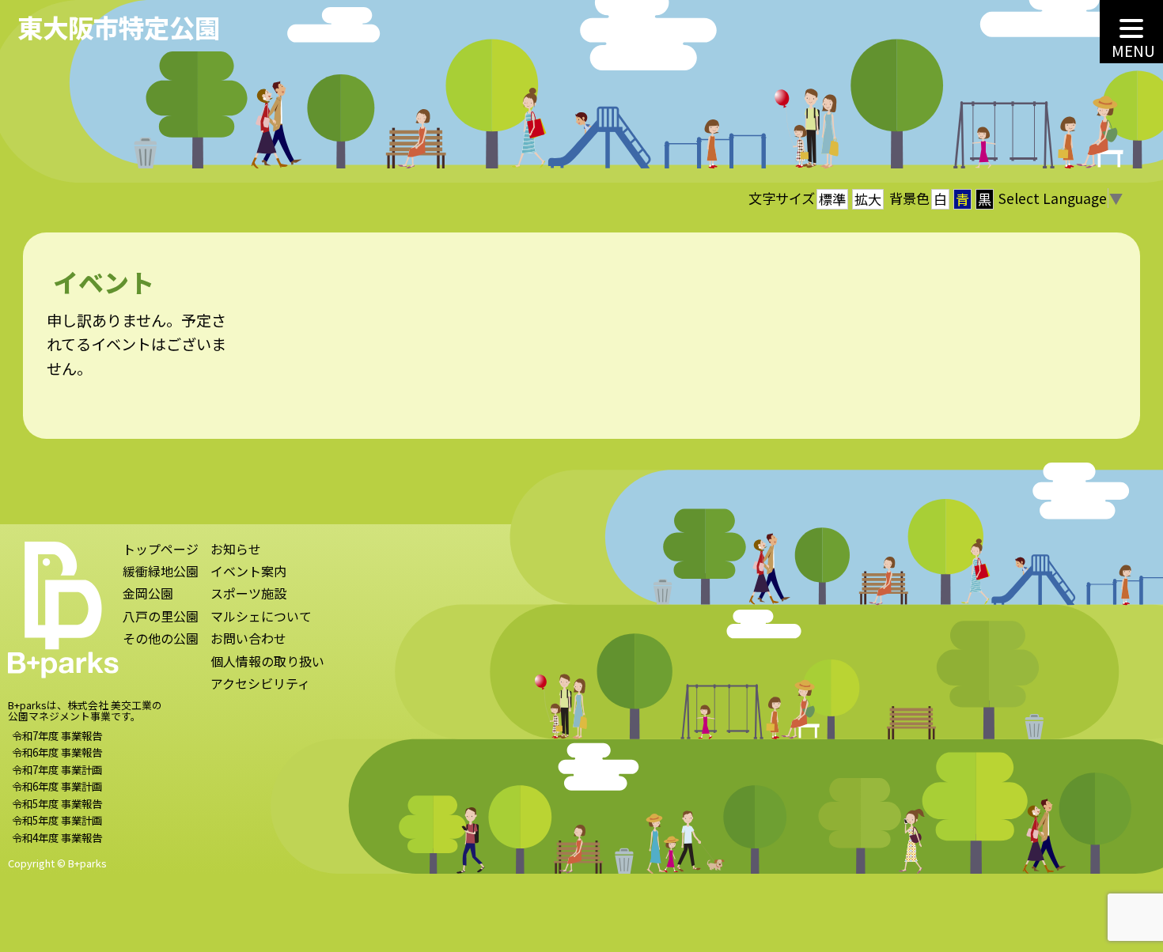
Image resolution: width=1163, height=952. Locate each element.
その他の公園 (161, 639)
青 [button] (962, 199)
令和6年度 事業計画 (57, 786)
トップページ (161, 550)
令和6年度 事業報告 (57, 752)
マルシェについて (261, 617)
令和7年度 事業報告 (57, 735)
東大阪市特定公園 (118, 26)
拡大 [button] (867, 199)
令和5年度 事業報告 (57, 803)
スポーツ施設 (248, 594)
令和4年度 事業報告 (57, 837)
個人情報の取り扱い (267, 662)
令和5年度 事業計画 (57, 820)
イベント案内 (248, 572)
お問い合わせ (248, 639)
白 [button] (940, 199)
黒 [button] (984, 199)
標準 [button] (832, 199)
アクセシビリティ (260, 684)
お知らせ (235, 550)
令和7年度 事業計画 (57, 769)
